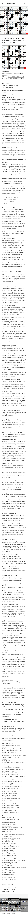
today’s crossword (13, 73)
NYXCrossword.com (10, 3)
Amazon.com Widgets (8, 891)
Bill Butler (16, 896)
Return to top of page (7, 735)
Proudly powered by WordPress (8, 913)
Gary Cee (21, 896)
